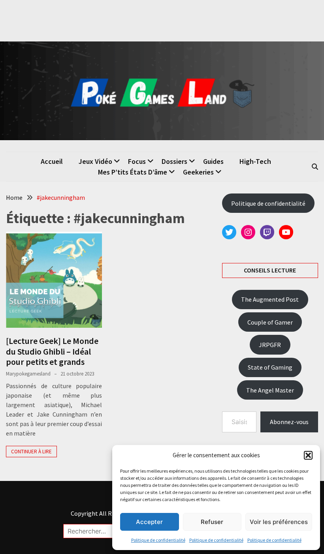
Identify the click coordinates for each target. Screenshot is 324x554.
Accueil (52, 161)
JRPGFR (270, 345)
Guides (213, 161)
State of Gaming (270, 367)
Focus (137, 161)
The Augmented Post (270, 299)
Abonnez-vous (289, 422)
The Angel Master (270, 390)
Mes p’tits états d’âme (132, 172)
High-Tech (255, 161)
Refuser (212, 522)
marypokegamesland (28, 373)
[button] (308, 455)
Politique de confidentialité (158, 540)
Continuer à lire (31, 451)
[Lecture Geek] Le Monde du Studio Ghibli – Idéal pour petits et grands (52, 351)
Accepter (149, 522)
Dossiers (174, 161)
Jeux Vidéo (95, 161)
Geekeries (198, 172)
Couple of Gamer (270, 322)
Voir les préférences (279, 522)
